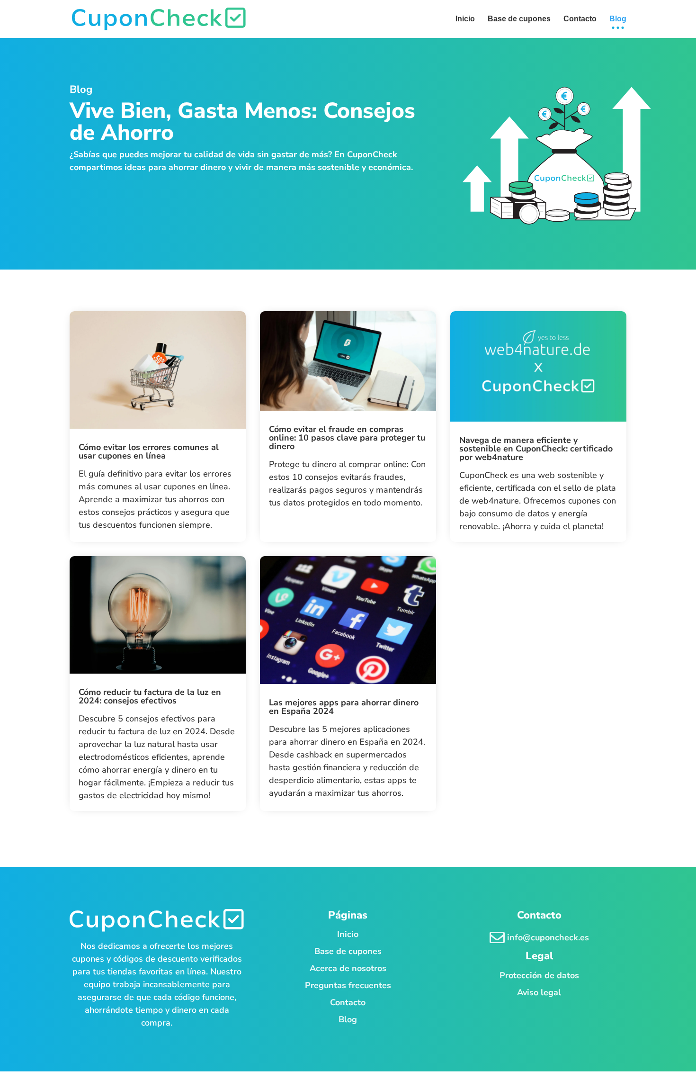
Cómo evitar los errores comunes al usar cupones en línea (149, 451)
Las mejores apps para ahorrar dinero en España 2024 (344, 707)
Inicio (347, 934)
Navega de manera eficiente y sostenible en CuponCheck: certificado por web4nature (536, 448)
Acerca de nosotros (348, 968)
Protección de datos (539, 975)
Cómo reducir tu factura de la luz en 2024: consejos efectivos (150, 696)
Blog (348, 1019)
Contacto (348, 1002)
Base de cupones (348, 951)
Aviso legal (539, 992)
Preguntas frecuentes (348, 985)
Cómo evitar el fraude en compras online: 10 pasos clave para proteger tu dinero (347, 437)
